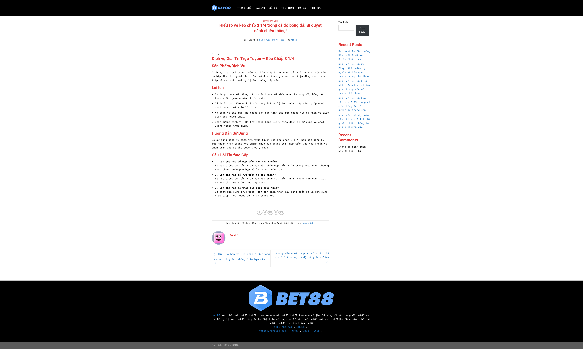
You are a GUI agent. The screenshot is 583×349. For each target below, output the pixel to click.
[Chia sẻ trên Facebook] (259, 212)
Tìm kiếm (343, 21)
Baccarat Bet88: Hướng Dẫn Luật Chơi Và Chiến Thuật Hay (354, 54)
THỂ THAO (287, 7)
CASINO (260, 7)
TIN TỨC (315, 7)
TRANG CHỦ (244, 7)
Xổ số (273, 7)
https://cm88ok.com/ (273, 330)
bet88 (216, 315)
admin (294, 40)
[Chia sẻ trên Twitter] (265, 212)
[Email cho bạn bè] (270, 212)
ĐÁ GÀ (302, 7)
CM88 (295, 330)
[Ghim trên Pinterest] (276, 212)
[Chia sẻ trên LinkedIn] (281, 212)
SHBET (300, 326)
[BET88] (221, 8)
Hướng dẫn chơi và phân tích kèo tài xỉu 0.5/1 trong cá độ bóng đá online (301, 255)
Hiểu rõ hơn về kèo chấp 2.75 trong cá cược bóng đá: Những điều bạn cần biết (241, 258)
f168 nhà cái (283, 326)
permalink (308, 223)
